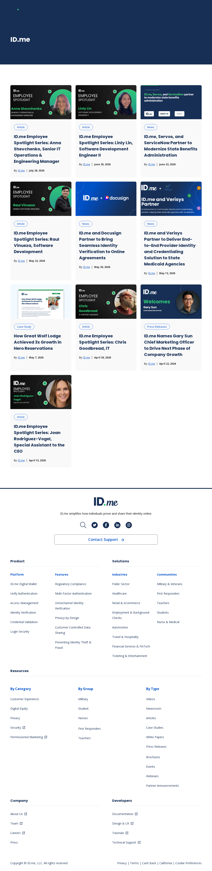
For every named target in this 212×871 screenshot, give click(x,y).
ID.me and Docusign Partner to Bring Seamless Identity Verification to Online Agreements (102, 245)
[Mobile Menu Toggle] (198, 7)
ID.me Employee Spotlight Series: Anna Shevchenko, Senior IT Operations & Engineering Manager (37, 149)
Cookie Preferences (188, 863)
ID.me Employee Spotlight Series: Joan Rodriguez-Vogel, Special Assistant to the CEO (39, 439)
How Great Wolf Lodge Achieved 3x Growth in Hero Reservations (37, 342)
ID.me (21, 170)
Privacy (122, 863)
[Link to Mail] (83, 525)
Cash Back (149, 863)
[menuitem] (32, 603)
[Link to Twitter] (95, 525)
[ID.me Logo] (19, 7)
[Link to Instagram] (129, 525)
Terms (134, 863)
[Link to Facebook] (106, 525)
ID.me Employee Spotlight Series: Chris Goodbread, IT (102, 342)
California (165, 863)
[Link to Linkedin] (117, 525)
